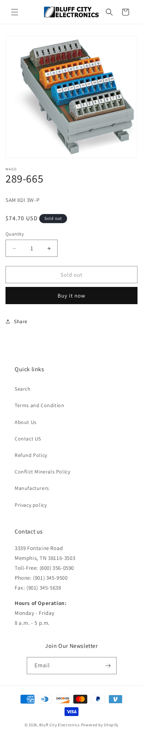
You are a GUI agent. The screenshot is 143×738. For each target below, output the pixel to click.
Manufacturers (32, 488)
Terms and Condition (39, 405)
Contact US (28, 438)
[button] (15, 12)
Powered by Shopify (100, 724)
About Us (26, 422)
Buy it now (71, 295)
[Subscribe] (108, 665)
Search (23, 388)
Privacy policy (31, 505)
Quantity (15, 234)
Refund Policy (31, 455)
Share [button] (20, 321)
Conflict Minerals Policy (42, 471)
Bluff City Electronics (60, 724)
